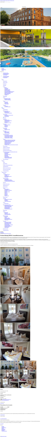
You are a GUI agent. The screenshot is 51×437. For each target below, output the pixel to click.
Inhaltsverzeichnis (4, 69)
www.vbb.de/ (2, 423)
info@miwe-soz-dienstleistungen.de (6, 399)
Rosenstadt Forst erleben (6, 73)
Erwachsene (6, 408)
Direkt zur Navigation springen (4, 0)
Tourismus (7, 233)
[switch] (0, 1)
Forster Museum (5, 77)
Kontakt (3, 70)
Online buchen (2, 403)
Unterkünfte (9, 233)
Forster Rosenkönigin (5, 74)
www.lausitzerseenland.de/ (3, 418)
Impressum (3, 430)
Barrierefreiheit (3, 429)
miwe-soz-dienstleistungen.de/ (5, 400)
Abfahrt (8, 407)
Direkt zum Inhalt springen (11, 0)
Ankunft (8, 406)
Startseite (3, 68)
